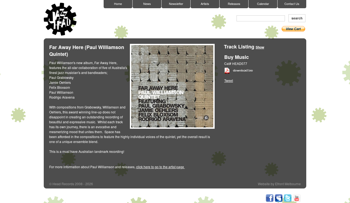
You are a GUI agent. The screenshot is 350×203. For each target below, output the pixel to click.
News (147, 3)
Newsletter (176, 3)
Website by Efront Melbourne (279, 184)
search (296, 18)
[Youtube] (297, 200)
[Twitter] (288, 200)
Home (118, 3)
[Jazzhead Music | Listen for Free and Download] (279, 200)
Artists (205, 3)
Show (260, 47)
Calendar (263, 3)
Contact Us (291, 3)
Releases (234, 3)
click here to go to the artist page (160, 166)
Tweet (228, 80)
